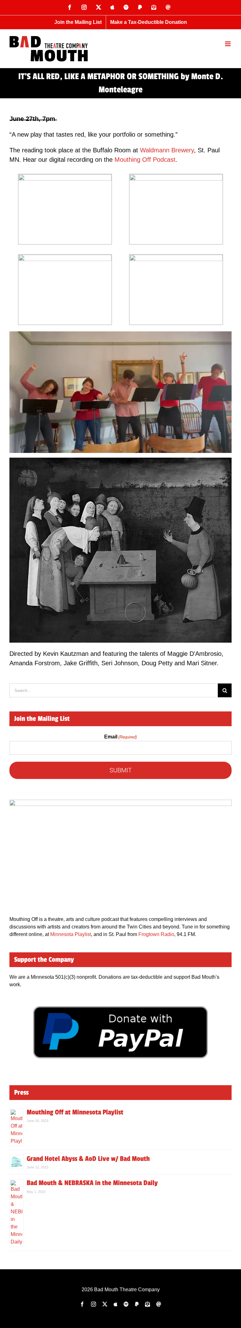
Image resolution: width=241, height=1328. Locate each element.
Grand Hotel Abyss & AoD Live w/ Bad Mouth (88, 1159)
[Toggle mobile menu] (228, 44)
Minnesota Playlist (70, 934)
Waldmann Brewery (167, 150)
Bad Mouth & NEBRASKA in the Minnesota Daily (92, 1183)
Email (120, 736)
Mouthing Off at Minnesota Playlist (75, 1112)
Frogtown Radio (156, 934)
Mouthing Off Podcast (145, 159)
